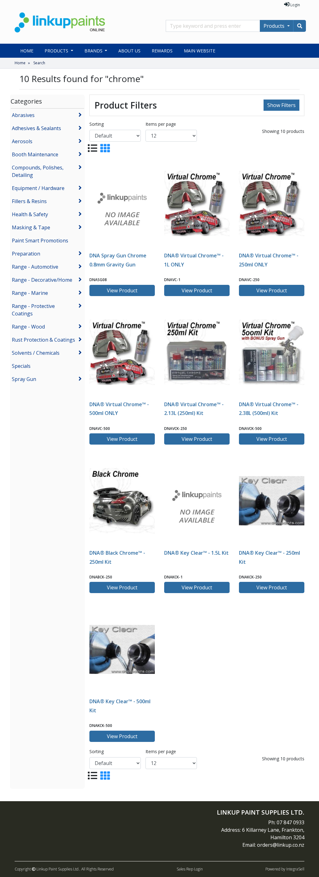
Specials (21, 366)
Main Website (199, 51)
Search (39, 63)
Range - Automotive (35, 266)
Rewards (162, 51)
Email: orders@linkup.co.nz (273, 844)
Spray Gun (24, 379)
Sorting (96, 124)
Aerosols (22, 141)
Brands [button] (94, 51)
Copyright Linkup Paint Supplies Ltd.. (47, 869)
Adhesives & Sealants (36, 128)
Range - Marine (30, 293)
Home (26, 51)
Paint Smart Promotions (40, 240)
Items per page (160, 124)
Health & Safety (30, 214)
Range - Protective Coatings (33, 310)
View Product (122, 290)
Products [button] (57, 51)
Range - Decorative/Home (42, 279)
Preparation (26, 253)
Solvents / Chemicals (36, 352)
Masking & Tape (31, 227)
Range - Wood (28, 326)
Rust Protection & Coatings (43, 339)
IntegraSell (295, 869)
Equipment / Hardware (38, 188)
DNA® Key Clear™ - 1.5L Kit (196, 552)
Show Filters (281, 105)
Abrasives (23, 115)
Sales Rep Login (190, 869)
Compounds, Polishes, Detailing (38, 171)
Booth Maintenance (35, 154)
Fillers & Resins (29, 201)
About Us (129, 51)
